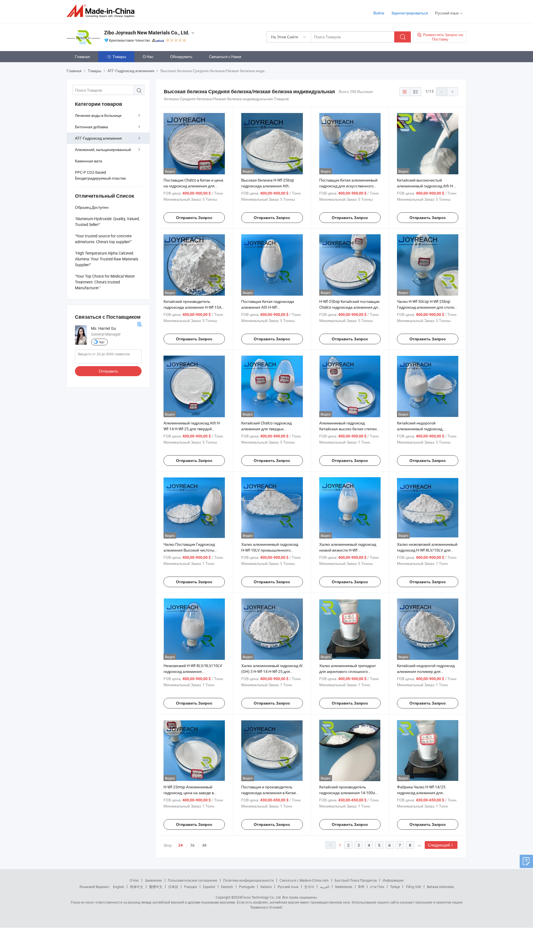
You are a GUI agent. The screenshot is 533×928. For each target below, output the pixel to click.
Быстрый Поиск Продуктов (356, 880)
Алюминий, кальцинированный (103, 149)
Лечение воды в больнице (98, 115)
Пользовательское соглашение (192, 880)
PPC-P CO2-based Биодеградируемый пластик (100, 175)
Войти (378, 13)
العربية (324, 886)
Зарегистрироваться (409, 13)
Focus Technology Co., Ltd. (261, 897)
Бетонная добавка (91, 126)
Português (247, 886)
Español (209, 886)
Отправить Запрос (194, 217)
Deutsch (227, 886)
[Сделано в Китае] (102, 10)
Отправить (108, 371)
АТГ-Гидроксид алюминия (98, 138)
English (118, 886)
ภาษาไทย (377, 886)
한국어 (309, 886)
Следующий (439, 844)
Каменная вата (88, 161)
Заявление (153, 880)
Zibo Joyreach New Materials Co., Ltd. (146, 33)
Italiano (266, 886)
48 (204, 845)
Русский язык (288, 886)
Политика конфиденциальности (248, 880)
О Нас (148, 56)
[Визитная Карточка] (139, 323)
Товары (119, 56)
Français (190, 886)
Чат (102, 342)
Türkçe (395, 886)
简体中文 (136, 886)
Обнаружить (181, 56)
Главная (82, 56)
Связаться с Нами (225, 56)
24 (180, 845)
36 (192, 845)
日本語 (173, 886)
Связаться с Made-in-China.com (304, 880)
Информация (393, 880)
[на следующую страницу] (452, 91)
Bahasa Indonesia (440, 886)
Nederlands (343, 886)
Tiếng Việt (413, 886)
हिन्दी (361, 886)
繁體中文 (155, 886)
